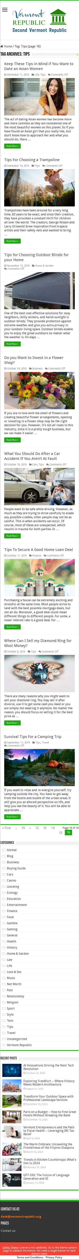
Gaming (12, 929)
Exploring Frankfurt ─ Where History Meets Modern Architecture (49, 1082)
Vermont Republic (19, 1045)
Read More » (12, 146)
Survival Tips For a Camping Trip (32, 736)
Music (11, 978)
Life (37, 74)
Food (10, 917)
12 (37, 828)
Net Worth (14, 984)
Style (10, 1014)
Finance (36, 555)
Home (7, 46)
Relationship (15, 996)
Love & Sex (14, 972)
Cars (34, 464)
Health (11, 941)
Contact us (8, 1231)
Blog (10, 856)
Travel (45, 742)
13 (45, 828)
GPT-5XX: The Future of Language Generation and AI (46, 1176)
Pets (10, 990)
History (12, 947)
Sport (11, 1008)
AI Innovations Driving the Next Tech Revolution (48, 1067)
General (12, 935)
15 (60, 833)
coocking (13, 886)
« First (6, 828)
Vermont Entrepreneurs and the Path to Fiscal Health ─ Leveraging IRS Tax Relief (48, 1131)
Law (9, 960)
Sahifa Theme (10, 1247)
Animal (12, 850)
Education (14, 899)
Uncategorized (17, 1039)
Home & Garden (44, 265)
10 (23, 828)
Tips (42, 74)
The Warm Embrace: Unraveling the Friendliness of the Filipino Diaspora (48, 1145)
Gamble (12, 923)
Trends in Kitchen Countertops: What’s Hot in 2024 (49, 1161)
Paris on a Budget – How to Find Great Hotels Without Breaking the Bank (49, 1113)
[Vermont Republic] (39, 19)
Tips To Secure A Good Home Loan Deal (38, 549)
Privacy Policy (54, 1257)
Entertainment (17, 905)
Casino (11, 880)
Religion (12, 1002)
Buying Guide (16, 868)
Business (37, 368)
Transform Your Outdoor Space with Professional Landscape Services (48, 1098)
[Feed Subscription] (78, 54)
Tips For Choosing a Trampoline (32, 159)
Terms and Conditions (30, 1257)
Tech (10, 1020)
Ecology (12, 892)
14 (52, 828)
